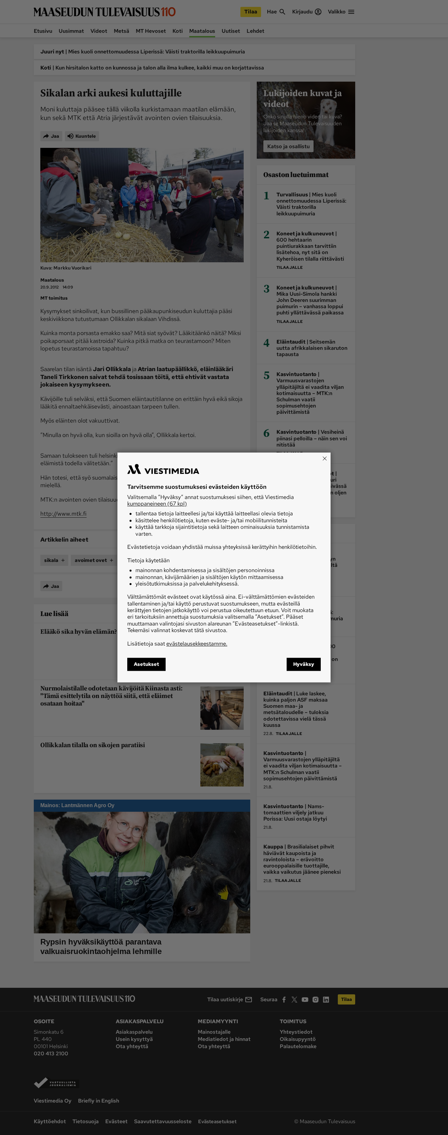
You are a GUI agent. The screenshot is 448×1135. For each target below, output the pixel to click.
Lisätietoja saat (177, 643)
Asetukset (146, 664)
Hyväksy (303, 664)
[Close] (324, 458)
